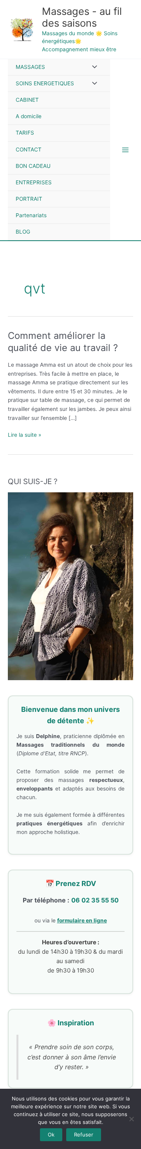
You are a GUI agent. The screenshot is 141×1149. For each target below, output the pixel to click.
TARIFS (25, 133)
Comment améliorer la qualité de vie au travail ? (63, 341)
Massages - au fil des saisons (82, 17)
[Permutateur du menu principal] (125, 149)
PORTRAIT (29, 199)
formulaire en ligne (82, 920)
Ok (51, 1134)
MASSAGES (30, 67)
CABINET (27, 100)
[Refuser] (131, 1119)
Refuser (83, 1134)
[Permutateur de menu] (92, 67)
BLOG (23, 232)
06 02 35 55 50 (95, 900)
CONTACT (29, 149)
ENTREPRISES (34, 182)
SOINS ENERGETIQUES (45, 83)
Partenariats (31, 215)
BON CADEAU (33, 166)
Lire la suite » (24, 434)
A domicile (29, 116)
